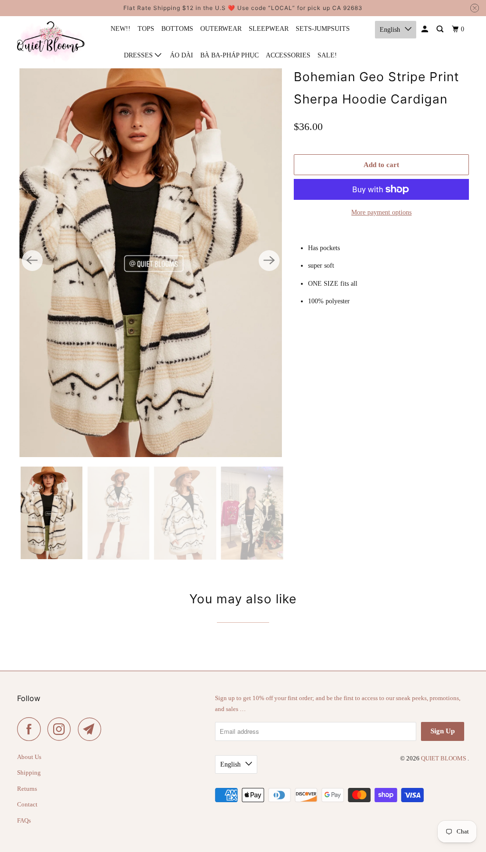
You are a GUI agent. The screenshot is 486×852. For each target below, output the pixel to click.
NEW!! (121, 28)
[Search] (441, 29)
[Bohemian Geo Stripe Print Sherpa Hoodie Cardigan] (150, 260)
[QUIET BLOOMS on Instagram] (61, 729)
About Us (29, 756)
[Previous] (32, 260)
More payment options (381, 212)
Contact (27, 804)
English (390, 29)
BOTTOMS (177, 28)
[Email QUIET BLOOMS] (92, 729)
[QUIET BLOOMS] (50, 42)
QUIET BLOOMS (444, 758)
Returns (27, 788)
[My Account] (425, 29)
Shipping (29, 772)
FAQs (24, 820)
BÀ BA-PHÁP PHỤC (229, 55)
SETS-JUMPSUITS (323, 28)
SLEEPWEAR (269, 28)
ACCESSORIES (288, 55)
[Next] (269, 260)
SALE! (327, 55)
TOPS (146, 28)
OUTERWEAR (221, 28)
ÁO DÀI (181, 55)
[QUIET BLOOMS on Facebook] (31, 729)
